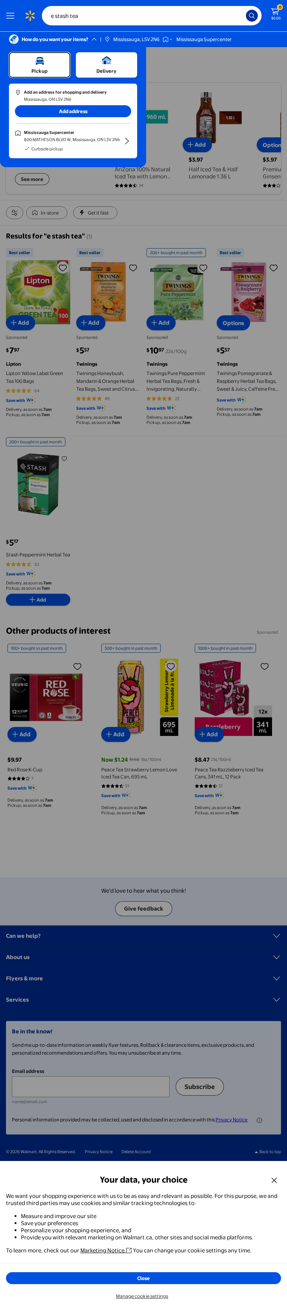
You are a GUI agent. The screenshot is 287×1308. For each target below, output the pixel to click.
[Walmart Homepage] (30, 16)
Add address (73, 111)
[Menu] (12, 16)
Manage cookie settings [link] (142, 1296)
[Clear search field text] (242, 15)
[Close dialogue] (274, 1180)
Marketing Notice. (103, 1250)
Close (143, 1278)
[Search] (252, 16)
